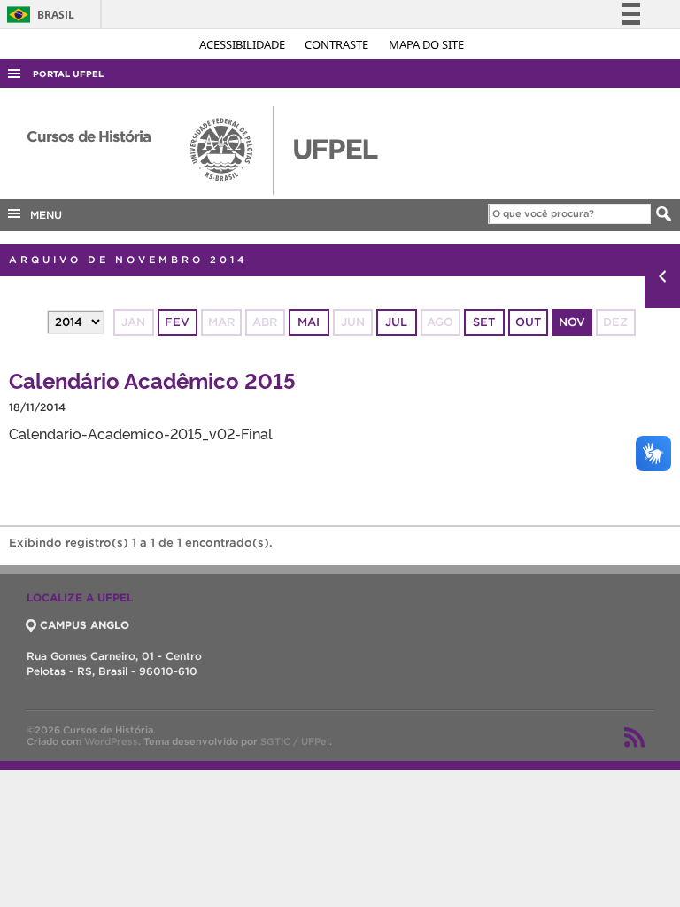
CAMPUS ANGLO (84, 625)
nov (572, 322)
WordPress (111, 741)
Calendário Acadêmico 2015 (152, 379)
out (528, 322)
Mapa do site (426, 44)
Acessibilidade (243, 44)
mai (309, 322)
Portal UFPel (68, 74)
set (484, 322)
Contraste (338, 44)
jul (396, 322)
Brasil (37, 14)
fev (177, 322)
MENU (42, 215)
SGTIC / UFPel (294, 741)
